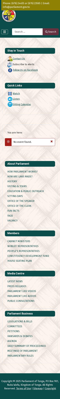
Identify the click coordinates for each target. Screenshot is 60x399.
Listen (16, 98)
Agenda (12, 341)
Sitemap (38, 388)
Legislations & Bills (19, 321)
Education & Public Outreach (25, 191)
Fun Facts (13, 210)
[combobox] (27, 31)
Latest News (15, 281)
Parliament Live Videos (21, 291)
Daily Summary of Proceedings (26, 346)
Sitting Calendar (22, 104)
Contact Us (19, 58)
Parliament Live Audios (21, 296)
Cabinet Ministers (18, 241)
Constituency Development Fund (28, 256)
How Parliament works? (22, 171)
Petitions (13, 331)
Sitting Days (15, 196)
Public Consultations (20, 301)
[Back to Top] (55, 393)
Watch (16, 93)
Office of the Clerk (19, 205)
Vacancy (12, 220)
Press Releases (16, 286)
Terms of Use (23, 388)
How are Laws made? (19, 176)
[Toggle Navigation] (4, 32)
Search (52, 31)
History (12, 181)
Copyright (50, 388)
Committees (14, 326)
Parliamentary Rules (20, 355)
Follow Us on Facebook (25, 70)
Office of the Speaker (20, 201)
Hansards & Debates (20, 336)
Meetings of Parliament (22, 350)
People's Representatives (23, 251)
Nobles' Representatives (22, 246)
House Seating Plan (19, 260)
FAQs (10, 215)
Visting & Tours (17, 186)
